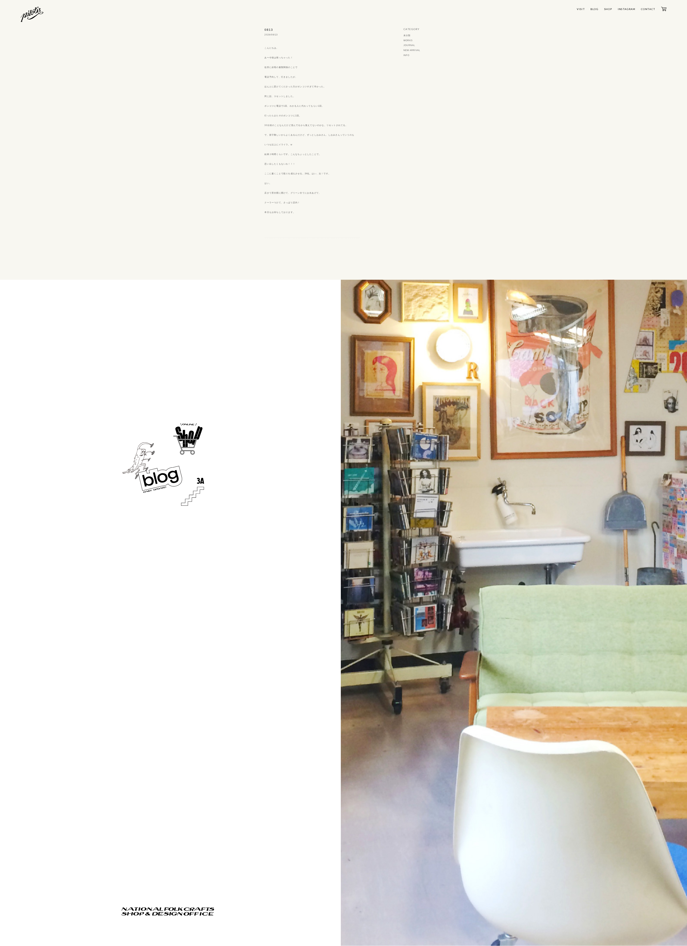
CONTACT (648, 9)
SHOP (608, 9)
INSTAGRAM (626, 9)
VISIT (581, 9)
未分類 (407, 35)
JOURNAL (409, 45)
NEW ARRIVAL (411, 50)
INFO (406, 55)
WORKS (408, 40)
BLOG (594, 9)
